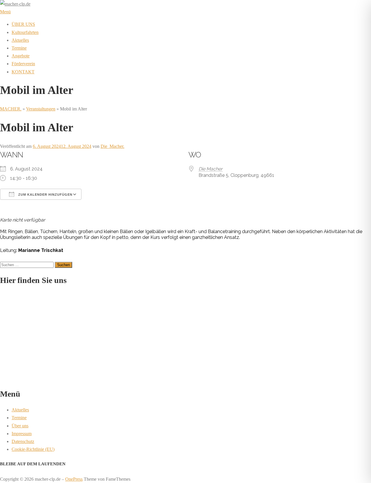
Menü (5, 11)
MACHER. (10, 108)
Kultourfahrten (25, 32)
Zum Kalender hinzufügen (44, 194)
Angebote (21, 55)
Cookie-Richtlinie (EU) (33, 449)
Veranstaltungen (40, 108)
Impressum (22, 433)
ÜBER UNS (23, 24)
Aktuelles (20, 40)
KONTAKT (23, 71)
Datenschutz (23, 441)
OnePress (74, 479)
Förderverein (23, 63)
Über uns (20, 425)
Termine (19, 48)
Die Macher (211, 169)
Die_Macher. (112, 146)
